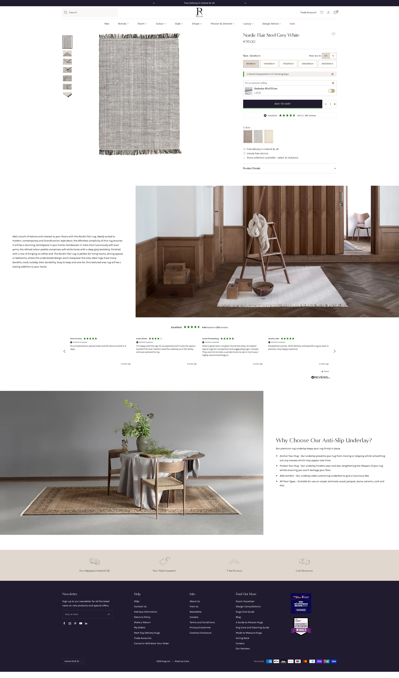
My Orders (139, 627)
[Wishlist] (321, 12)
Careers (194, 617)
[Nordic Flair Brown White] (247, 136)
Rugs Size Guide (245, 611)
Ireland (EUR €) (71, 661)
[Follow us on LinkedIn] (86, 623)
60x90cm (251, 63)
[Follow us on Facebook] (64, 623)
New (106, 23)
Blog (238, 617)
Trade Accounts (142, 638)
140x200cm (269, 63)
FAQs (136, 601)
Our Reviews (243, 648)
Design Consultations (248, 606)
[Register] (108, 614)
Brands (122, 23)
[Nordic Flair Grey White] (258, 136)
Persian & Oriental (221, 23)
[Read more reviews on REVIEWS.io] (320, 378)
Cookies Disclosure (200, 632)
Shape (195, 23)
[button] (290, 168)
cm (325, 56)
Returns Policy (142, 617)
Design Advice (270, 23)
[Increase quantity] (335, 104)
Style (177, 23)
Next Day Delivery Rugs (147, 632)
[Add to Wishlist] (333, 34)
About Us (195, 601)
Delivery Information (145, 611)
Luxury (247, 23)
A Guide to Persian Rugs (249, 622)
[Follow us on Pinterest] (75, 623)
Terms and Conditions (202, 622)
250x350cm (327, 63)
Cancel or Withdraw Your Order (151, 643)
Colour (159, 23)
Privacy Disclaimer (200, 627)
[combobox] (92, 12)
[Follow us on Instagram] (70, 623)
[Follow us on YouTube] (81, 623)
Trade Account (308, 12)
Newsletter (196, 611)
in (333, 56)
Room (141, 23)
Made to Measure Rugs (249, 632)
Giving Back (242, 638)
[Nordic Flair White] (268, 136)
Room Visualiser (245, 601)
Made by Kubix (182, 661)
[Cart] (335, 12)
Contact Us (140, 606)
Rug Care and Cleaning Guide (252, 627)
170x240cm (288, 63)
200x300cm (308, 63)
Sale (292, 23)
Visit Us (194, 606)
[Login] (328, 12)
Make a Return (142, 622)
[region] (199, 351)
